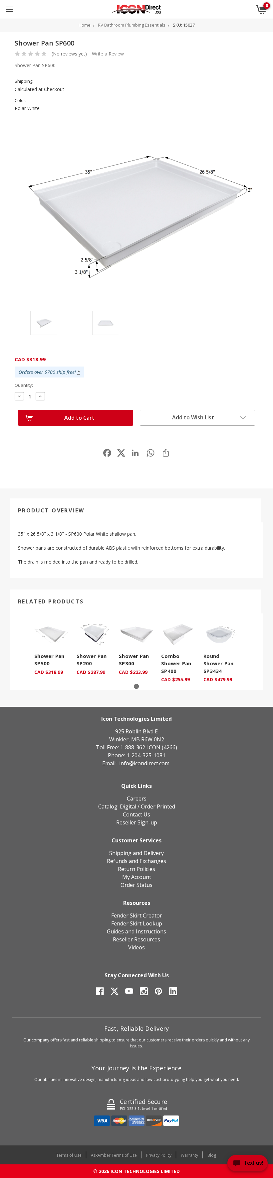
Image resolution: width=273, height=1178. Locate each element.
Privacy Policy (158, 1155)
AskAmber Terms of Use (114, 1155)
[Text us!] (247, 1164)
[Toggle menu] (9, 9)
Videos (136, 947)
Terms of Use (69, 1155)
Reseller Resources (136, 939)
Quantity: (24, 385)
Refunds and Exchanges (136, 861)
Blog (211, 1155)
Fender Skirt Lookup (136, 923)
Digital (128, 806)
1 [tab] (136, 686)
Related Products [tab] (51, 601)
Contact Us (136, 814)
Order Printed (158, 806)
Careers (136, 798)
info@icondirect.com (144, 763)
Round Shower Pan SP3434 (218, 663)
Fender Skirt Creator (136, 915)
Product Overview (51, 510)
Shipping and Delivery (136, 853)
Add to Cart (79, 417)
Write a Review (108, 54)
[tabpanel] (52, 648)
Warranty (189, 1155)
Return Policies (136, 869)
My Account (136, 877)
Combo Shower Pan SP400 (176, 663)
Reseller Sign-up (136, 822)
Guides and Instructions (136, 931)
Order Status (136, 885)
